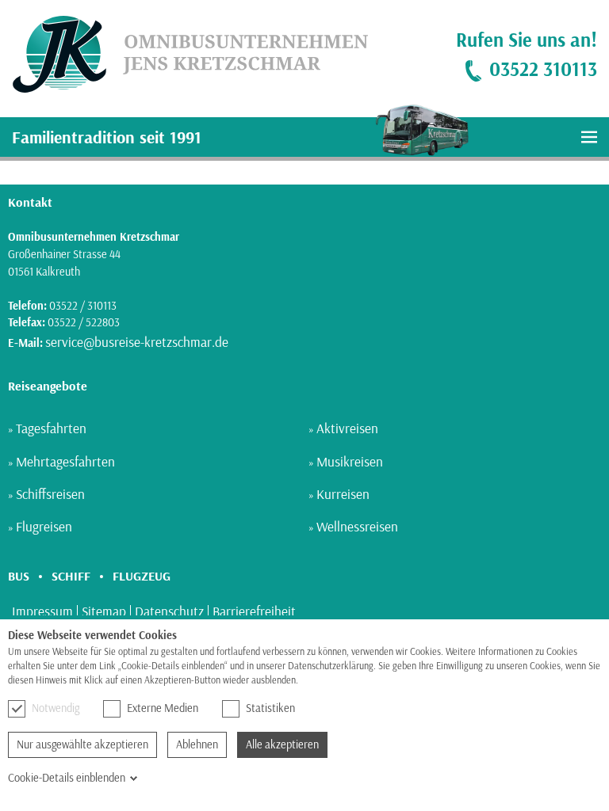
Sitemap (104, 611)
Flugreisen (44, 526)
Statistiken (270, 708)
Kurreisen (343, 493)
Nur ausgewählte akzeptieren (82, 744)
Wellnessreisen (357, 526)
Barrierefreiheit (254, 611)
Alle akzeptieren (282, 744)
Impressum (42, 611)
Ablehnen (197, 744)
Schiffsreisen (50, 493)
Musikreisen (349, 461)
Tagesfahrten (51, 428)
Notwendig (55, 708)
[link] (184, 54)
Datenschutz (169, 611)
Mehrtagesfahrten (65, 461)
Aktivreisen (347, 428)
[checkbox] (16, 709)
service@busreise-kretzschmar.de (136, 341)
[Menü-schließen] (589, 137)
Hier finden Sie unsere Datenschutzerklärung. (389, 680)
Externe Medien (162, 708)
